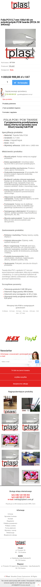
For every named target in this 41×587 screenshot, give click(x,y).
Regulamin (10, 521)
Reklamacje (10, 532)
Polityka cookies (10, 526)
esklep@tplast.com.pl (25, 94)
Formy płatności (10, 528)
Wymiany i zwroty (10, 530)
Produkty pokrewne (9, 104)
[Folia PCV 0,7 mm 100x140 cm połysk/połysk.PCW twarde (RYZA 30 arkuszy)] (20, 30)
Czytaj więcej (25, 585)
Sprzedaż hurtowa (10, 516)
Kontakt (10, 519)
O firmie (10, 514)
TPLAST (12, 66)
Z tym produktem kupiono (11, 108)
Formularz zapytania (10, 112)
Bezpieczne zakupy (10, 535)
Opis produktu (7, 99)
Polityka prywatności (10, 523)
